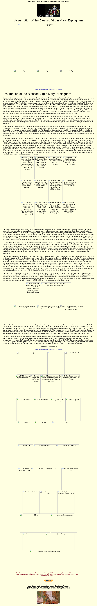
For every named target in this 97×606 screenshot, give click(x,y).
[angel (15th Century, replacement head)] (23, 397)
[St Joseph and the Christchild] (73, 420)
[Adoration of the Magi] (45, 467)
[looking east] (32, 374)
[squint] (43, 443)
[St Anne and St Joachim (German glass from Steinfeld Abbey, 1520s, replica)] (55, 178)
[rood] (65, 443)
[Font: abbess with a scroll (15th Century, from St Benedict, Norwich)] (48, 321)
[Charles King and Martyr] (67, 467)
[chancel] (56, 374)
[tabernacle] (26, 443)
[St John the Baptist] (42, 420)
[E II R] (35, 532)
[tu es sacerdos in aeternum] (64, 532)
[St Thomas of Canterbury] (58, 420)
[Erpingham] (48, 68)
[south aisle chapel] (72, 374)
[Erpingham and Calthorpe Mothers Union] (65, 513)
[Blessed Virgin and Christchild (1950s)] (35, 397)
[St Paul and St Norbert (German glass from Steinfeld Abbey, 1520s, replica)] (41, 200)
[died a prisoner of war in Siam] (34, 549)
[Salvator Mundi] (24, 420)
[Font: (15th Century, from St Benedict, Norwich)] (25, 321)
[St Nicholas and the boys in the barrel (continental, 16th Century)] (71, 397)
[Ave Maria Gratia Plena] (31, 513)
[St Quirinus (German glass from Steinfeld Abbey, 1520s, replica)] (26, 200)
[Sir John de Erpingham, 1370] (24, 490)
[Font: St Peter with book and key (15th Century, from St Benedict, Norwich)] (56, 304)
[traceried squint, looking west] (48, 513)
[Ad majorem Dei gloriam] (60, 549)
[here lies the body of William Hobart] (48, 570)
